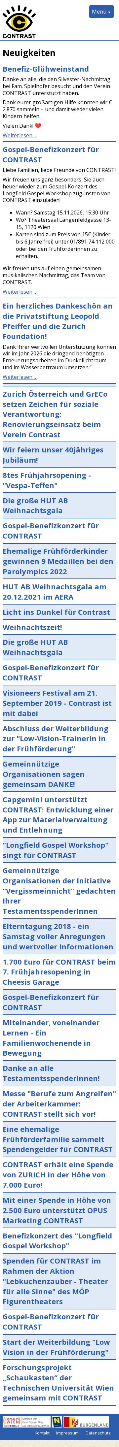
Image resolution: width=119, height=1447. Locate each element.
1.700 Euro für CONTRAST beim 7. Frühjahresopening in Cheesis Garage (59, 972)
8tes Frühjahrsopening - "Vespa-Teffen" (47, 480)
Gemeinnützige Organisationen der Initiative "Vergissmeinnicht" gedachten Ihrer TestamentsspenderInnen (59, 890)
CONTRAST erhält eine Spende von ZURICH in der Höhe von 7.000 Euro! (58, 1174)
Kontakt (42, 1433)
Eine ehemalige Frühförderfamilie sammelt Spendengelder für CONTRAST (58, 1139)
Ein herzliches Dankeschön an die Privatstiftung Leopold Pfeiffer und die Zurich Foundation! (58, 321)
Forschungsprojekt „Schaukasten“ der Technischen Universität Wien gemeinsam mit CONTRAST (58, 1382)
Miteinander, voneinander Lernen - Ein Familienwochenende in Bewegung (51, 1037)
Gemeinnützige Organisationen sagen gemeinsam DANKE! (44, 774)
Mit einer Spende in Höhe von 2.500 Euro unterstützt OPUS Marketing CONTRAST (57, 1210)
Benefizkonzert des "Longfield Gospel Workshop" (57, 1241)
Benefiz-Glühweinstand (46, 69)
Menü (99, 11)
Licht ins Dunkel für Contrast (56, 612)
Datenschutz (98, 1433)
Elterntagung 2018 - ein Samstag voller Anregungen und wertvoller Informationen (58, 936)
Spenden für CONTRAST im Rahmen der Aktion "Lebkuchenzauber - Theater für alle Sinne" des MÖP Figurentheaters (55, 1281)
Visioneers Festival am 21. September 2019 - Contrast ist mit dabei (57, 703)
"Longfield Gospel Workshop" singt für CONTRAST (55, 850)
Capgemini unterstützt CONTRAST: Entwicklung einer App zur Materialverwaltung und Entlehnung (58, 814)
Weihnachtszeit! (32, 627)
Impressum (67, 1433)
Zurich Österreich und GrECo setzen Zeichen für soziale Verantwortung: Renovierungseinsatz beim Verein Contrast (55, 414)
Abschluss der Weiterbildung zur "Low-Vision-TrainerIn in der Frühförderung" (55, 738)
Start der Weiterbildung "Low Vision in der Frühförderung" (56, 1347)
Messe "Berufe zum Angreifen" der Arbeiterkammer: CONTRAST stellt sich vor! (59, 1103)
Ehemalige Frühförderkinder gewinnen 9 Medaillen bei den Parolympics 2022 (58, 561)
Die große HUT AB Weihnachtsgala (35, 505)
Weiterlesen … (20, 135)
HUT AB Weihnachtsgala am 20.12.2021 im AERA (54, 591)
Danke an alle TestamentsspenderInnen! (51, 1073)
